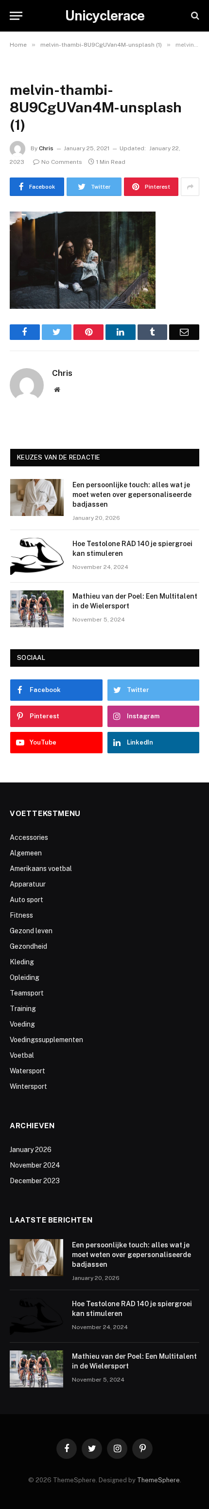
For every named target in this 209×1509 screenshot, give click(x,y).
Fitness (21, 915)
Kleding (22, 962)
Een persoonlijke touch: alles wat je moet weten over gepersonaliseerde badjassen (132, 494)
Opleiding (24, 977)
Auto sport (26, 900)
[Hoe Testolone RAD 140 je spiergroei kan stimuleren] (37, 556)
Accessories (29, 837)
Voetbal (22, 1055)
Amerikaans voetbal (41, 868)
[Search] (194, 16)
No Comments (61, 162)
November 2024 (35, 1165)
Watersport (27, 1071)
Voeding (22, 1024)
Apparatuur (28, 884)
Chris (46, 148)
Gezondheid (28, 946)
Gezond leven (31, 931)
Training (23, 1008)
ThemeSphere (158, 1480)
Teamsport (27, 993)
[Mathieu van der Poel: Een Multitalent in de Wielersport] (37, 608)
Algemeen (26, 853)
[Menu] (16, 16)
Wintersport (28, 1086)
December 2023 (35, 1181)
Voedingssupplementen (46, 1040)
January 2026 (31, 1150)
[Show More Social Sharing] (190, 187)
